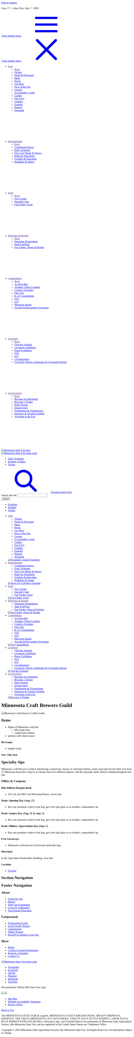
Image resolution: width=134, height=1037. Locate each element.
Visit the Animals (23, 650)
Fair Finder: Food (23, 595)
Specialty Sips (21, 592)
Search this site (9, 495)
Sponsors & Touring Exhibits (29, 691)
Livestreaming (21, 665)
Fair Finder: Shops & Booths (29, 609)
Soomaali (19, 556)
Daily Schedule (16, 458)
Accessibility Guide (24, 539)
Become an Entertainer (26, 676)
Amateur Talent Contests (27, 621)
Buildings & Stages (24, 580)
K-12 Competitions (24, 630)
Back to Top (7, 1010)
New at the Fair (22, 533)
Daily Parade (21, 682)
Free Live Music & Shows (28, 571)
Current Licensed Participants (23, 950)
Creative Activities (23, 624)
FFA (16, 633)
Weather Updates (16, 461)
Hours (17, 527)
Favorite (12, 870)
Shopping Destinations (26, 603)
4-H (16, 635)
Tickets (11, 464)
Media (11, 947)
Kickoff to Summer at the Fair (23, 934)
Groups (18, 536)
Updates (18, 548)
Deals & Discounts (24, 521)
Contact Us (13, 956)
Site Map (12, 998)
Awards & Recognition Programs (31, 641)
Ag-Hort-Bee (21, 618)
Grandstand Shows (24, 565)
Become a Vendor (23, 679)
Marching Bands (23, 638)
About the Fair (15, 899)
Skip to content (9, 2)
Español (18, 551)
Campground (14, 929)
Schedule (12, 504)
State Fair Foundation (19, 904)
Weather (12, 507)
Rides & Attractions (24, 574)
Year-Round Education (20, 910)
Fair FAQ (19, 545)
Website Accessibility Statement (24, 1001)
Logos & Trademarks (19, 907)
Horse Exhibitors (23, 656)
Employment (21, 685)
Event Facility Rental (19, 926)
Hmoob (18, 554)
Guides (18, 542)
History (12, 901)
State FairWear (22, 606)
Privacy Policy (15, 1004)
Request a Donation (18, 953)
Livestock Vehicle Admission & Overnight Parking (40, 668)
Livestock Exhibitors (25, 653)
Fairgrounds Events (18, 923)
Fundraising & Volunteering (28, 688)
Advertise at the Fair (24, 694)
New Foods (20, 589)
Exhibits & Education (25, 577)
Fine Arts (19, 627)
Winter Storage (15, 932)
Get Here (19, 530)
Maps (17, 524)
